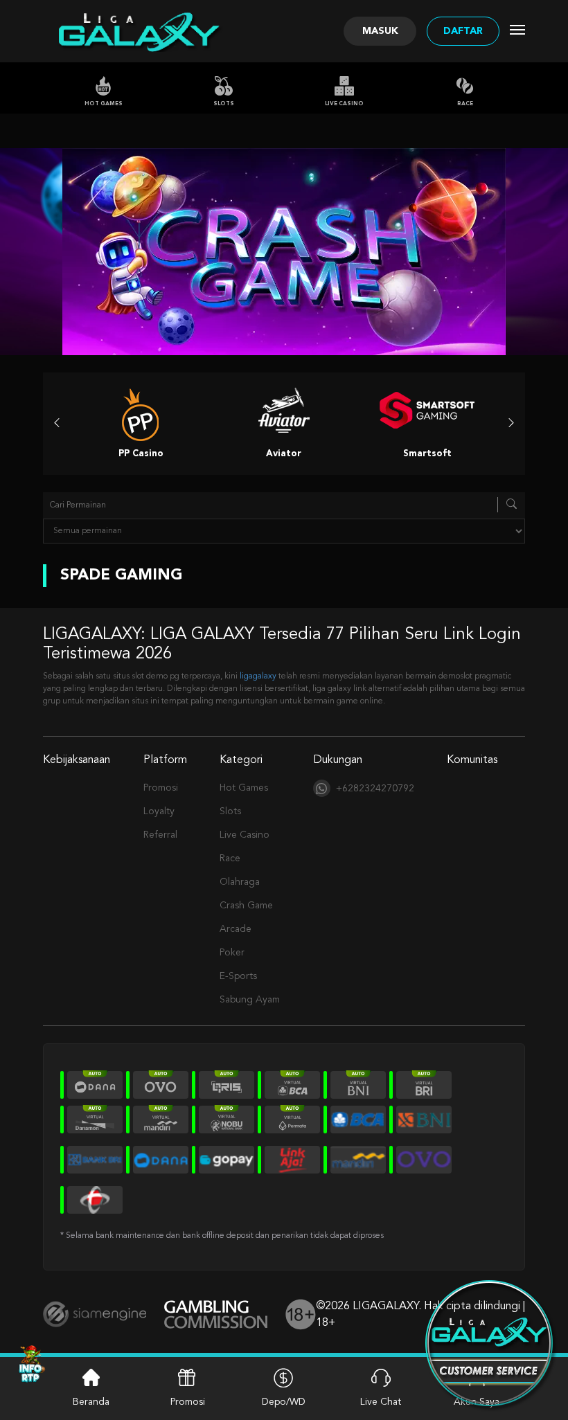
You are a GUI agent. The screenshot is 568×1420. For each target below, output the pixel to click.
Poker (232, 953)
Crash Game (246, 905)
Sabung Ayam (250, 1000)
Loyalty (159, 811)
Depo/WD (283, 1402)
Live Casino (344, 104)
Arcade (235, 929)
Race (465, 104)
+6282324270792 (375, 788)
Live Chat (380, 1402)
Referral (160, 835)
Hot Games (104, 104)
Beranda (91, 1402)
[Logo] (138, 31)
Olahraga (240, 882)
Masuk (380, 31)
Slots (223, 104)
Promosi (160, 788)
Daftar (463, 31)
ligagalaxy (258, 676)
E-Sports (238, 976)
